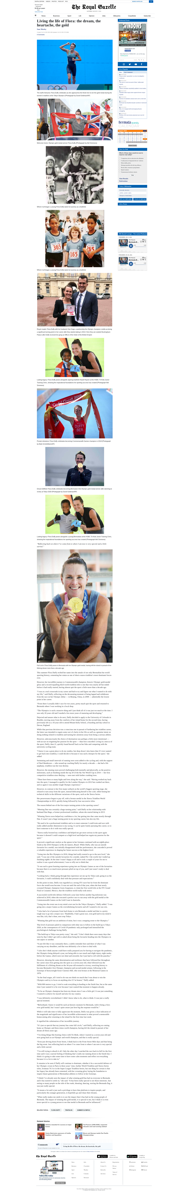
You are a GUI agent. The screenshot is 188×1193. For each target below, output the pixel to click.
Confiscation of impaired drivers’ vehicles (132, 161)
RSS (66, 1)
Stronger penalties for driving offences (131, 165)
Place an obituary (140, 199)
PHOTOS (54, 1)
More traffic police (126, 163)
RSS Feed (145, 1166)
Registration (116, 1162)
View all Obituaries (125, 199)
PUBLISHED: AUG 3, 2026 (125, 237)
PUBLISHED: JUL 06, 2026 (125, 255)
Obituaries (116, 16)
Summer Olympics (83, 1110)
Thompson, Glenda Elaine (126, 195)
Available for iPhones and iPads (113, 1156)
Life (80, 16)
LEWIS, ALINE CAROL (125, 193)
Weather (86, 1170)
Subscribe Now (39, 12)
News (44, 16)
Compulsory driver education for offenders (132, 158)
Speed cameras (125, 170)
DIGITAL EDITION (39, 1)
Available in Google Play (142, 1156)
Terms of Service (90, 1151)
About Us (102, 1162)
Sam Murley (41, 29)
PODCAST (61, 1)
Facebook (133, 1162)
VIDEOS (48, 1)
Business (56, 16)
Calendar (86, 1174)
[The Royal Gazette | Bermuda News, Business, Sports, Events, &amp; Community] (94, 7)
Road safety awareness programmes (130, 167)
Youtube (145, 1162)
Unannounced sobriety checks (129, 172)
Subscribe (147, 16)
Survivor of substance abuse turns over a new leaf (132, 98)
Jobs (103, 16)
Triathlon (68, 1110)
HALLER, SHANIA (124, 190)
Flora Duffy (55, 1110)
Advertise (103, 1174)
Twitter (132, 1166)
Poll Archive (123, 181)
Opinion (91, 16)
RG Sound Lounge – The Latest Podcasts (133, 234)
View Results (123, 178)
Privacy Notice (115, 1167)
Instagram (133, 1170)
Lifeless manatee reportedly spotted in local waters (132, 88)
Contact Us (103, 1166)
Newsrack (86, 1177)
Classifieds (132, 16)
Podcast (145, 1170)
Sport (69, 16)
